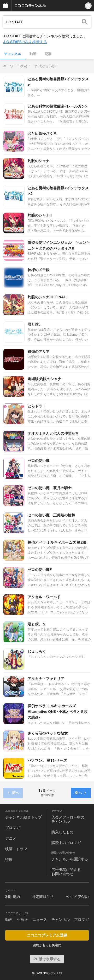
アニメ (10, 838)
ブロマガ (12, 827)
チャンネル (12, 54)
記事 (48, 54)
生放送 (22, 919)
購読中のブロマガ (66, 842)
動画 (33, 54)
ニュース (39, 919)
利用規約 (12, 896)
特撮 (9, 859)
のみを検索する (25, 41)
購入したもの (62, 832)
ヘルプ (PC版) (77, 896)
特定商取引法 (43, 896)
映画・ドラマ (16, 849)
